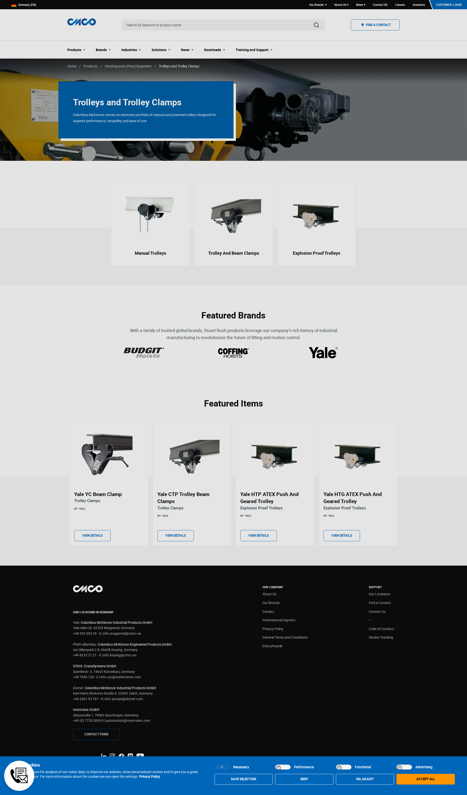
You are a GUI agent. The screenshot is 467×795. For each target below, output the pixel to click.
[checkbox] (222, 767)
